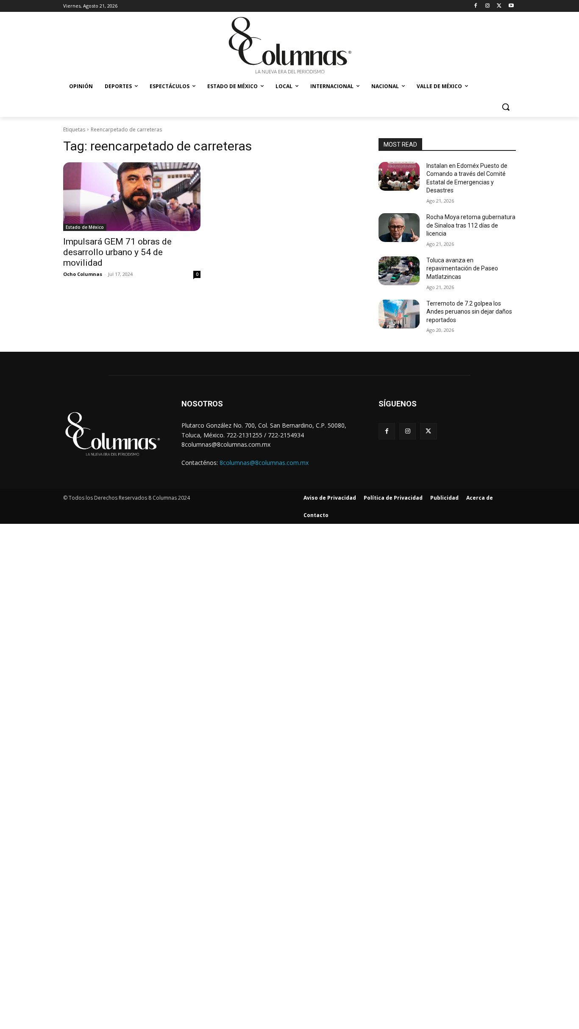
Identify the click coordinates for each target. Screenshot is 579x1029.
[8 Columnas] (289, 46)
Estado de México (85, 227)
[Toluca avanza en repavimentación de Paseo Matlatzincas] (399, 270)
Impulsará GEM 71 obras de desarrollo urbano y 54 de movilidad (117, 252)
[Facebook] (476, 6)
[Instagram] (488, 6)
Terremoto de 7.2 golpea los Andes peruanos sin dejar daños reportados (469, 311)
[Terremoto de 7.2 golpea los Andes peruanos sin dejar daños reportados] (399, 314)
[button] (505, 107)
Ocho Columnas (82, 274)
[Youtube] (511, 6)
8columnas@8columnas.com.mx (264, 463)
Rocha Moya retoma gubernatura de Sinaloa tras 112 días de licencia (470, 225)
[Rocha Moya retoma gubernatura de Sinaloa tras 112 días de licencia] (399, 227)
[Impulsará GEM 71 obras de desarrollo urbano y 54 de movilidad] (131, 196)
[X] (499, 6)
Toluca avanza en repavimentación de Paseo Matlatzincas (462, 268)
